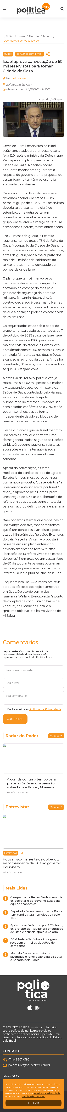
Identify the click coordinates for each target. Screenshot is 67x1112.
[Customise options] (62, 9)
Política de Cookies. (33, 1096)
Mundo (8, 54)
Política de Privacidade (45, 709)
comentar (15, 719)
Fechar (33, 1102)
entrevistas (10, 853)
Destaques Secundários (30, 54)
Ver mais (54, 735)
